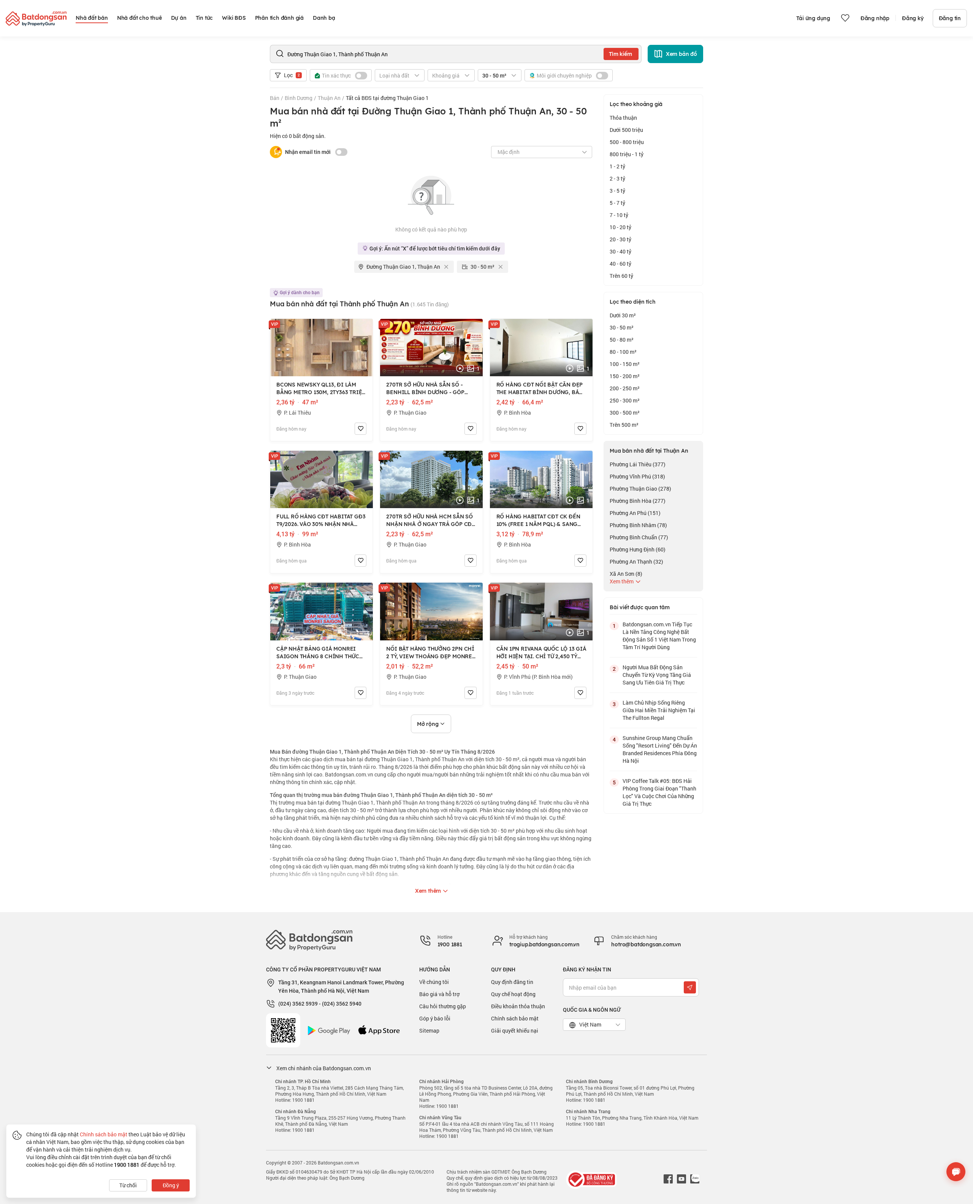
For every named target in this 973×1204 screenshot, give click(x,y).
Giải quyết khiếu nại (514, 1030)
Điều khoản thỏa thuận (518, 1006)
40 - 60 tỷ (620, 263)
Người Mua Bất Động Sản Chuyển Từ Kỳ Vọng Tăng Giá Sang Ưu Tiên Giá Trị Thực (657, 675)
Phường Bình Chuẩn (639, 537)
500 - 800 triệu (627, 142)
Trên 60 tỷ (621, 275)
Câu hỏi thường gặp (442, 1006)
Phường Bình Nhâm (638, 525)
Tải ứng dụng (813, 18)
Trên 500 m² (624, 424)
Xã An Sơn (626, 573)
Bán (274, 97)
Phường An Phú (635, 512)
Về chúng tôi (434, 981)
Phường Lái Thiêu (638, 464)
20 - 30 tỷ (620, 239)
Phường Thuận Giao (640, 488)
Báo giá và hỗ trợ (439, 994)
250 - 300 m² (625, 400)
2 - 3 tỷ (617, 178)
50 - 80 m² (622, 339)
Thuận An (329, 97)
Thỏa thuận (623, 117)
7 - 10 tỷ (619, 215)
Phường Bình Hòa (638, 500)
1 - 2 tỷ (617, 166)
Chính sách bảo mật (515, 1018)
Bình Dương (298, 97)
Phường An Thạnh (636, 561)
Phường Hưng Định (638, 549)
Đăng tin (950, 18)
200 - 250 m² (625, 388)
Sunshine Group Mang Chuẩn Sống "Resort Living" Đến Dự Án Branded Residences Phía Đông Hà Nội (660, 749)
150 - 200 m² (625, 376)
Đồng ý (171, 1185)
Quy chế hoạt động (513, 994)
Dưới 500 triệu (626, 129)
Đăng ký (913, 18)
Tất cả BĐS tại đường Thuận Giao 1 (387, 97)
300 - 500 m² (625, 412)
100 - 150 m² (625, 364)
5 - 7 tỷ (617, 202)
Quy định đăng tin (512, 981)
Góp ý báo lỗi (434, 1018)
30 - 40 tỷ (620, 251)
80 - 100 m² (623, 351)
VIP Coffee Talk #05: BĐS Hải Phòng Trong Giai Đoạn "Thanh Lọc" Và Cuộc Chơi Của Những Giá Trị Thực (659, 792)
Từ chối (128, 1185)
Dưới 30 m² (623, 315)
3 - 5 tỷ (617, 190)
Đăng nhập (874, 18)
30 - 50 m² (622, 327)
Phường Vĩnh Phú (637, 476)
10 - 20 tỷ (620, 227)
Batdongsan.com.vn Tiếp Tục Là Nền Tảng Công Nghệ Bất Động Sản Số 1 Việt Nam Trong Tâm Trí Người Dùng (659, 636)
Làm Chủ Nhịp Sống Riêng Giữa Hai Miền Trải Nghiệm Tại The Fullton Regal (659, 710)
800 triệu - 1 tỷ (626, 154)
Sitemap (429, 1030)
